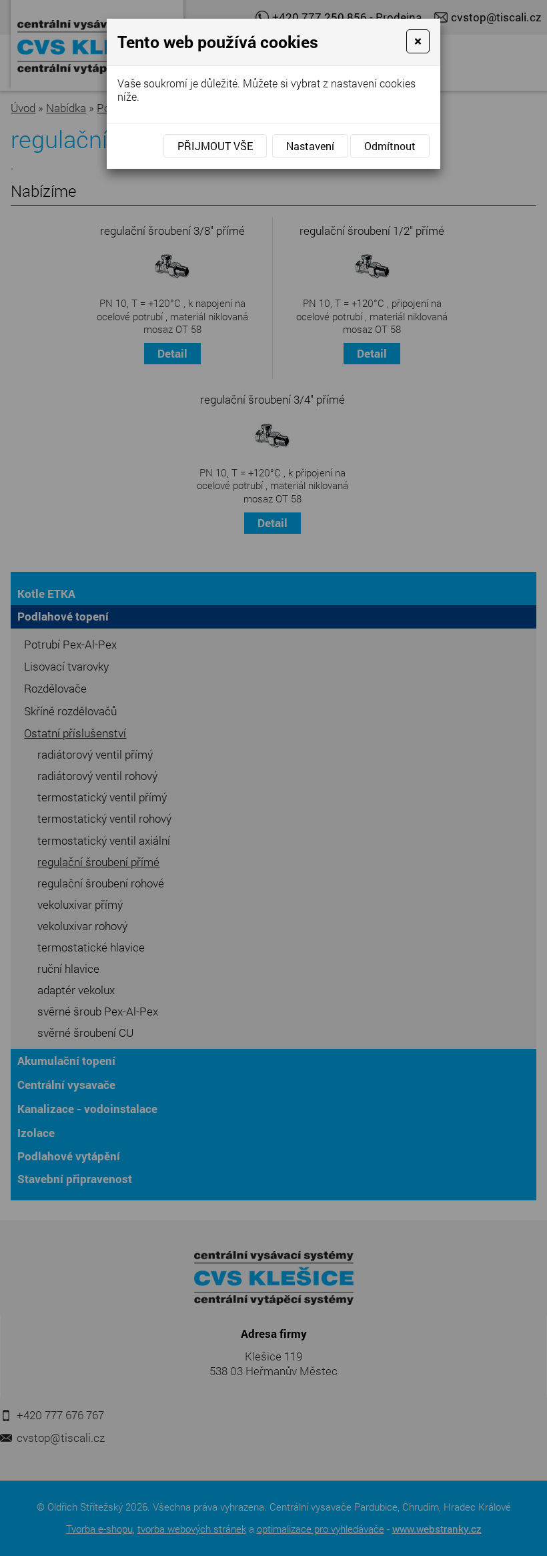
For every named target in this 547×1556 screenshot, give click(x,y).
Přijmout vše (215, 146)
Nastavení (310, 146)
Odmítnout (390, 146)
